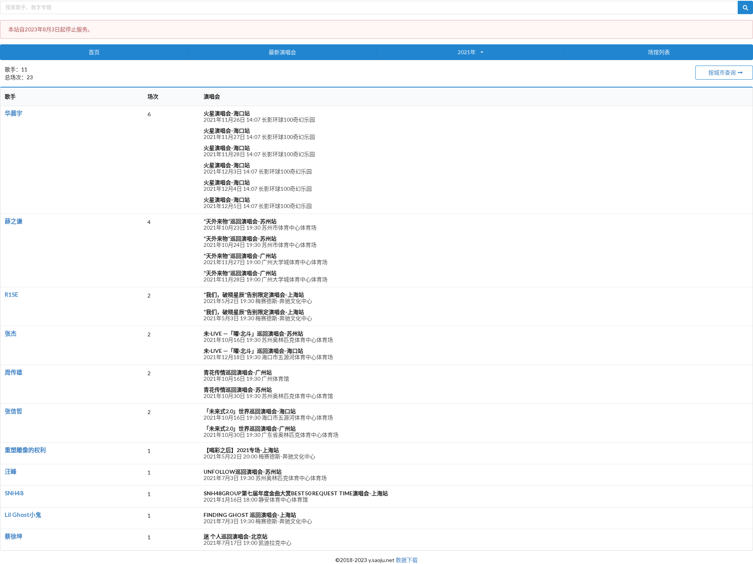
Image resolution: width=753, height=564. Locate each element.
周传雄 (13, 372)
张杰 (10, 333)
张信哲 (13, 410)
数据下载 (407, 560)
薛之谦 (13, 221)
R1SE (11, 294)
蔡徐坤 (13, 536)
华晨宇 (13, 113)
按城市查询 (722, 72)
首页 (94, 52)
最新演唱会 (282, 52)
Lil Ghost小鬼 (23, 514)
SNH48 (14, 492)
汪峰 (10, 471)
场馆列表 (659, 52)
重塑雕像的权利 (25, 449)
